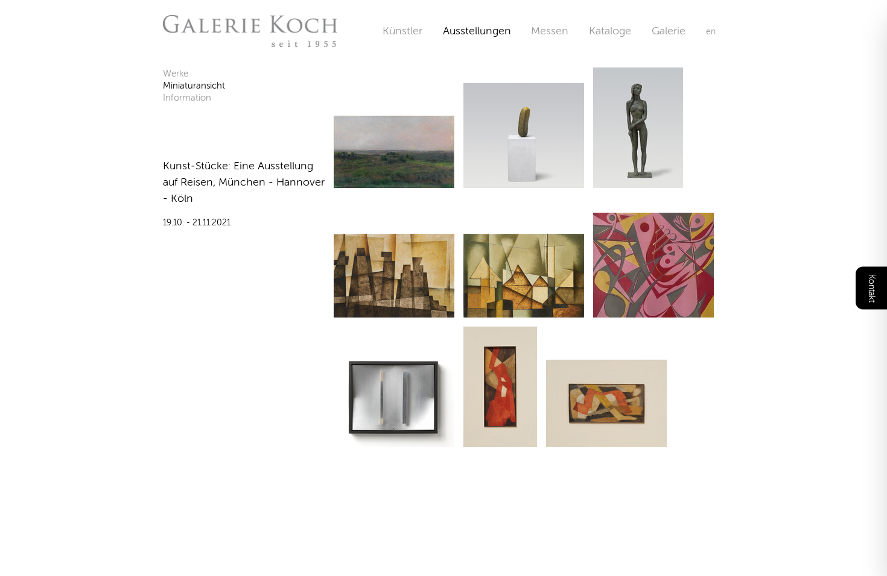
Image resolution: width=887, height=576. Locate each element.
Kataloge (610, 30)
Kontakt (871, 288)
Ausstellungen (477, 30)
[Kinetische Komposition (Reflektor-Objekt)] (394, 439)
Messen (549, 30)
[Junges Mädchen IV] (638, 180)
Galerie (679, 30)
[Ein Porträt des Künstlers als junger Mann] (523, 180)
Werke (175, 73)
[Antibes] (394, 310)
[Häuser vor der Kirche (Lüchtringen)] (523, 310)
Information (187, 97)
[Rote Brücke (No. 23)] (606, 439)
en (711, 32)
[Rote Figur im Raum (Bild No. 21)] (500, 439)
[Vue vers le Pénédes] (394, 180)
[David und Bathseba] (653, 310)
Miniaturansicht (194, 85)
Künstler (402, 30)
